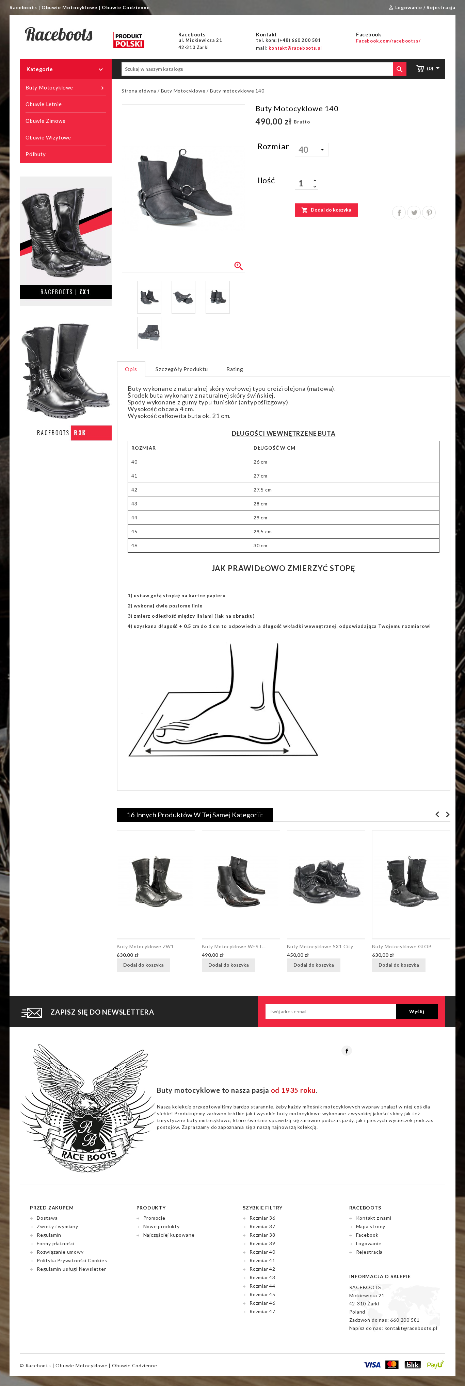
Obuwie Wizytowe (48, 137)
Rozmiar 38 (262, 1235)
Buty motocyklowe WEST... (234, 946)
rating (234, 369)
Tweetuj (413, 212)
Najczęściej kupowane (169, 1235)
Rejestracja (369, 1252)
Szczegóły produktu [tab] (182, 369)
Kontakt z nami (373, 1218)
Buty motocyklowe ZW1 (145, 946)
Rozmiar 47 (262, 1311)
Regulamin (49, 1235)
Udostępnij (398, 212)
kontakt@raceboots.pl (411, 1328)
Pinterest (428, 212)
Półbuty (36, 154)
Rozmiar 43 (262, 1277)
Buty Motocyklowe (66, 87)
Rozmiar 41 (262, 1260)
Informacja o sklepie (380, 1276)
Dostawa (47, 1218)
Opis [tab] (131, 369)
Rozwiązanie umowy (60, 1252)
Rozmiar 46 (262, 1303)
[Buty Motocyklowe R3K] (66, 383)
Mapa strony (371, 1226)
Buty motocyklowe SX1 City (320, 946)
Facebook (347, 1050)
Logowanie (369, 1243)
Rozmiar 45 (262, 1294)
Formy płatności (56, 1243)
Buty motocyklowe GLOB (402, 946)
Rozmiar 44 (262, 1286)
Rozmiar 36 (262, 1218)
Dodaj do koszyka (326, 210)
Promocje (154, 1218)
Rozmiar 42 (262, 1269)
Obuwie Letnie (44, 104)
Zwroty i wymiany (57, 1226)
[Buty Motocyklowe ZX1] (66, 240)
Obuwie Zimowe (45, 121)
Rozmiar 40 (262, 1252)
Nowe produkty (161, 1226)
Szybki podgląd (178, 965)
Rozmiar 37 (262, 1226)
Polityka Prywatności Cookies (72, 1260)
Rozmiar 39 (262, 1243)
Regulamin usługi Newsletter (71, 1269)
